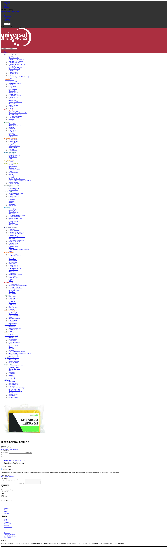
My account (7, 16)
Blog (5, 520)
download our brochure (10, 536)
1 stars (17, 479)
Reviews (11, 469)
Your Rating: (4, 478)
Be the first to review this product (10, 449)
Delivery (6, 525)
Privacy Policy (8, 524)
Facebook (7, 2)
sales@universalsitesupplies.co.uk (10, 11)
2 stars (14, 479)
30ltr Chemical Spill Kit (7, 476)
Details (5, 469)
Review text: (21, 483)
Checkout (7, 20)
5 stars (6, 479)
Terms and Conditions (10, 534)
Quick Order (7, 17)
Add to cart (28, 452)
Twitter (6, 3)
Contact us (7, 533)
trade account (8, 527)
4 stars (9, 479)
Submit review (5, 485)
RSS (5, 5)
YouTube (6, 7)
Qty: (2, 452)
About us (6, 522)
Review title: (21, 480)
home (5, 519)
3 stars (12, 479)
